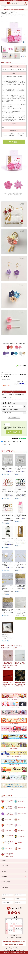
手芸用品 (7, 12)
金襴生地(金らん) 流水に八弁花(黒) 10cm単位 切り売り (20, 684)
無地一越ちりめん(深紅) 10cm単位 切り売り (8, 684)
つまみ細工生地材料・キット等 (8, 807)
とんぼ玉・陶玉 (21, 836)
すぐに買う (14, 142)
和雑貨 (19, 848)
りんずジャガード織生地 (9, 814)
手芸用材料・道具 (13, 12)
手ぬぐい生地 (8, 830)
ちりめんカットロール (9, 825)
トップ (2, 12)
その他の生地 (8, 819)
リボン (19, 825)
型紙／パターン (8, 848)
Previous (4, 35)
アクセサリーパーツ (6, 13)
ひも (19, 819)
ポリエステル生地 (22, 813)
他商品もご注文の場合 (10, 409)
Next (24, 35)
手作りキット (21, 830)
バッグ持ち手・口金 (9, 842)
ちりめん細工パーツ (9, 836)
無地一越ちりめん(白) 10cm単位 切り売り (20, 664)
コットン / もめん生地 (8, 801)
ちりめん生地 (21, 801)
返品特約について (5, 444)
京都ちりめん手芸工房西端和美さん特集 (9, 855)
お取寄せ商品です (9, 403)
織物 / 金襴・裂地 (22, 807)
